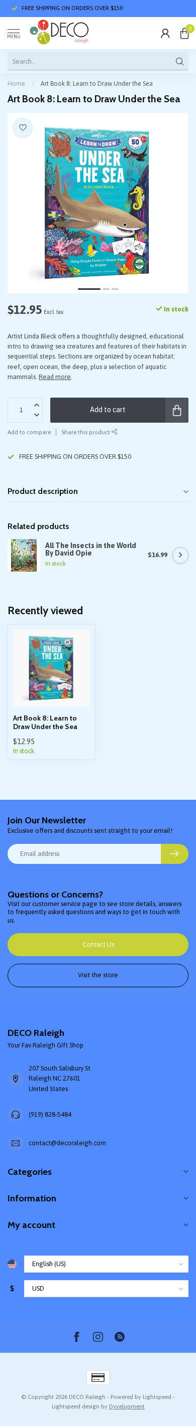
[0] (184, 33)
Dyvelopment (127, 1406)
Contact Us (98, 944)
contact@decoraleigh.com (67, 1143)
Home (16, 83)
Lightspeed (157, 1396)
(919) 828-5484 (50, 1114)
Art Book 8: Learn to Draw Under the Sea (97, 83)
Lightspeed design (76, 1406)
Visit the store (98, 975)
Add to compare (29, 432)
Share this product (86, 432)
